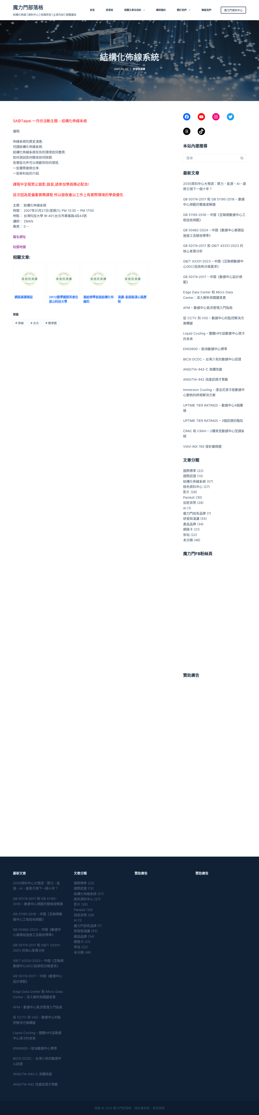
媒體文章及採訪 (132, 10)
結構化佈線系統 (194, 481)
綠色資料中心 (193, 487)
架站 (186, 535)
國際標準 (189, 471)
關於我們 (182, 10)
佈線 (19, 323)
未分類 (188, 540)
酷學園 (51, 323)
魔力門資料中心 (233, 10)
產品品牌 (189, 524)
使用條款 (159, 1108)
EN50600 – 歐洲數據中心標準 (205, 349)
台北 (35, 323)
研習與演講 (139, 69)
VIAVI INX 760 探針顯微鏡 (202, 446)
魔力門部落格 (28, 7)
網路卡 (188, 529)
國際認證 (189, 476)
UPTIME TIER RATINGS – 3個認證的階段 (213, 421)
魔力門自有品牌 (194, 513)
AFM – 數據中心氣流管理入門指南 (207, 308)
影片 (186, 492)
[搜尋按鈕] (242, 158)
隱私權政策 (142, 1108)
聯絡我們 (206, 10)
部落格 (109, 10)
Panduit (189, 497)
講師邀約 (161, 10)
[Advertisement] (214, 708)
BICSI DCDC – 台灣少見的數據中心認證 (212, 359)
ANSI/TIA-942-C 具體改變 (202, 369)
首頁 (92, 10)
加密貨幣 (189, 503)
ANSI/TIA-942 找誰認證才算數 (205, 379)
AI (184, 508)
